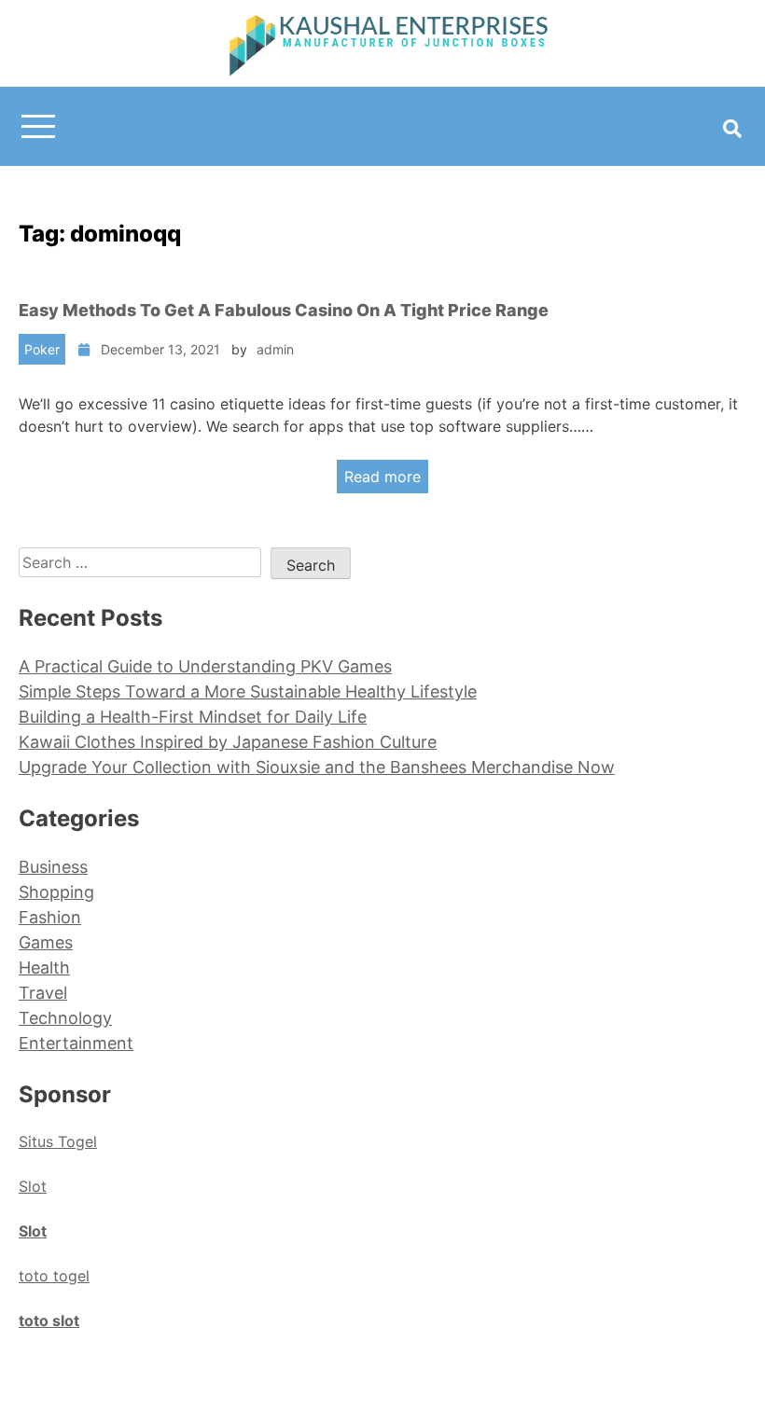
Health (44, 967)
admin (275, 349)
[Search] (732, 129)
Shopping (56, 892)
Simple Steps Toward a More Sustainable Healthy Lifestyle (248, 691)
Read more (382, 476)
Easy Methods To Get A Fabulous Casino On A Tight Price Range (284, 310)
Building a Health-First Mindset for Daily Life (193, 716)
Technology (65, 1018)
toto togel (54, 1275)
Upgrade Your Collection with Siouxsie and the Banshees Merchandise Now (317, 767)
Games (46, 942)
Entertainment (76, 1043)
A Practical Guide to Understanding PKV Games (205, 666)
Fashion (50, 917)
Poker (42, 349)
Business (53, 867)
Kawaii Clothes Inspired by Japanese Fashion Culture (228, 742)
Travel (43, 992)
